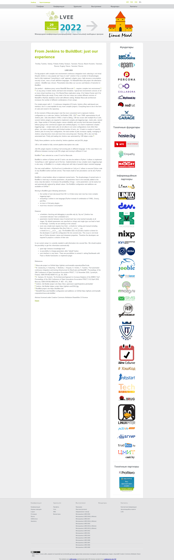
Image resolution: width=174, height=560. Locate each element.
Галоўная (40, 6)
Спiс (54, 509)
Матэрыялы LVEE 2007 (83, 542)
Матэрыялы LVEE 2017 (83, 519)
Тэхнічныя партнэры (126, 466)
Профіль (56, 507)
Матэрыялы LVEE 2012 (83, 530)
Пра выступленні (81, 509)
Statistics (34, 521)
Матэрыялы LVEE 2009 (83, 538)
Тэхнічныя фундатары (126, 127)
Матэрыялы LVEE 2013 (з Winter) (86, 528)
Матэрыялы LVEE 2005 (83, 547)
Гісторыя (34, 514)
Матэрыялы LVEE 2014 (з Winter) (86, 526)
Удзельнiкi (78, 6)
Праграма (79, 507)
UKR (127, 2)
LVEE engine (73, 559)
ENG (136, 2)
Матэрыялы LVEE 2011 (83, 533)
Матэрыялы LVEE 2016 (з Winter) (86, 521)
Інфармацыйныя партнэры (127, 177)
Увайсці (33, 2)
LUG (122, 511)
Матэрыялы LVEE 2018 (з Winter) (86, 516)
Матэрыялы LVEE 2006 (83, 545)
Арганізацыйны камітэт (128, 509)
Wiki (54, 511)
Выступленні (96, 6)
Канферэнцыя (59, 6)
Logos (33, 511)
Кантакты (133, 6)
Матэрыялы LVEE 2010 (83, 535)
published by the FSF (110, 559)
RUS (131, 2)
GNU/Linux (34, 519)
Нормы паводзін (36, 509)
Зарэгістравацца (44, 2)
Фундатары (115, 6)
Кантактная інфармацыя (128, 507)
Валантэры (56, 514)
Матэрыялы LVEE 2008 (83, 540)
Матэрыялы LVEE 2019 (83, 514)
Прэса (33, 516)
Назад (37, 301)
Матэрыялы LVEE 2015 (83, 523)
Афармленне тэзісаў (82, 511)
